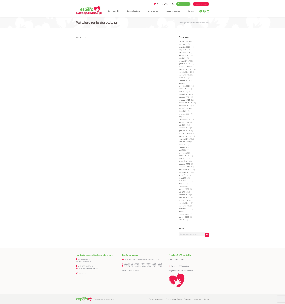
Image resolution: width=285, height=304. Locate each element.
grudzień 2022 (184, 164)
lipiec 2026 (183, 44)
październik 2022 (185, 170)
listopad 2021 (184, 200)
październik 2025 (185, 69)
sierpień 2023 (184, 142)
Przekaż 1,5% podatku (165, 4)
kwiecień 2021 (184, 214)
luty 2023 (183, 158)
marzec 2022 (184, 189)
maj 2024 (182, 117)
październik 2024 (185, 103)
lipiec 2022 (183, 178)
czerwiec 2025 (184, 80)
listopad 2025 (184, 66)
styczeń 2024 (184, 128)
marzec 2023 (184, 156)
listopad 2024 (184, 100)
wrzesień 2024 (185, 105)
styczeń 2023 (184, 161)
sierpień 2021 (184, 206)
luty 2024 (183, 125)
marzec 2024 (184, 122)
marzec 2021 (184, 217)
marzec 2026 (184, 55)
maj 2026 (182, 50)
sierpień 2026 (184, 41)
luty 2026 (183, 58)
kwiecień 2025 (184, 86)
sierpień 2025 (184, 75)
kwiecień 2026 (184, 53)
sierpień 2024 (184, 108)
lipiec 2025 (183, 78)
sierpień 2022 (184, 175)
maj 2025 (182, 83)
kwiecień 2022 (184, 186)
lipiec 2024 (183, 111)
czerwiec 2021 (184, 209)
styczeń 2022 (184, 195)
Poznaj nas (82, 273)
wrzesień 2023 (185, 139)
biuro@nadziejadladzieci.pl (88, 268)
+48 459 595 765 (85, 266)
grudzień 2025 (184, 64)
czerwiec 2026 (184, 47)
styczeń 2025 (184, 94)
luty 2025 (183, 92)
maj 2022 (182, 183)
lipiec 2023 (183, 144)
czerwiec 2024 (184, 114)
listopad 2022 (184, 167)
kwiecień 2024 (184, 119)
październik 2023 (185, 136)
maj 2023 (182, 150)
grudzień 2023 (184, 131)
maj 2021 (182, 211)
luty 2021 (183, 220)
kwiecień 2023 (184, 153)
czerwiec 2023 (184, 147)
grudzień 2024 (184, 97)
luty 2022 (183, 192)
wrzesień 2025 (185, 72)
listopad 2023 (184, 133)
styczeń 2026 (184, 61)
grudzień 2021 (184, 197)
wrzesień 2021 (185, 203)
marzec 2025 (184, 89)
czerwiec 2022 (184, 181)
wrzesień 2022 (185, 172)
